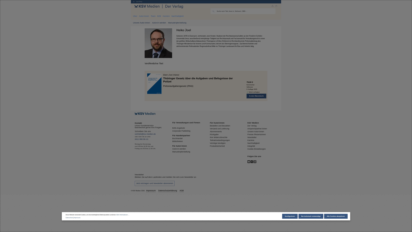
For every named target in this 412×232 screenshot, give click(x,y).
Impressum (151, 190)
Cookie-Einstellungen (256, 149)
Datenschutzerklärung (167, 190)
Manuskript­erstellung (181, 152)
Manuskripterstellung (177, 23)
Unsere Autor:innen (141, 23)
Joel (171, 75)
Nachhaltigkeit (177, 16)
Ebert (165, 75)
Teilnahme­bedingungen (220, 140)
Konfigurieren (290, 216)
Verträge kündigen (218, 143)
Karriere (166, 16)
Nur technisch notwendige (311, 216)
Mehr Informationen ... (122, 215)
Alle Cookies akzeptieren (336, 216)
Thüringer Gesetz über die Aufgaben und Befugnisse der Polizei (198, 80)
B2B (159, 16)
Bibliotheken (177, 141)
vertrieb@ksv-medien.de (145, 134)
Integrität (251, 146)
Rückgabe (214, 134)
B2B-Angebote (178, 128)
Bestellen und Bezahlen (220, 126)
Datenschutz (69, 217)
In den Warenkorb (256, 96)
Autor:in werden (159, 23)
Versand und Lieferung (219, 129)
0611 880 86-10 (141, 139)
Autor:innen (144, 16)
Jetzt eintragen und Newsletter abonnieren (154, 183)
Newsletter (252, 137)
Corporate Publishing (181, 131)
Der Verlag (252, 126)
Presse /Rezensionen (256, 134)
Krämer (176, 75)
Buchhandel (177, 138)
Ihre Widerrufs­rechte (218, 137)
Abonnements (216, 131)
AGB (182, 190)
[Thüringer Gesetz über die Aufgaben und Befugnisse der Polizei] (154, 83)
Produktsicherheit (217, 146)
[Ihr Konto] (272, 5)
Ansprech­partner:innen (257, 129)
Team (153, 16)
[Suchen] (213, 11)
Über (135, 16)
